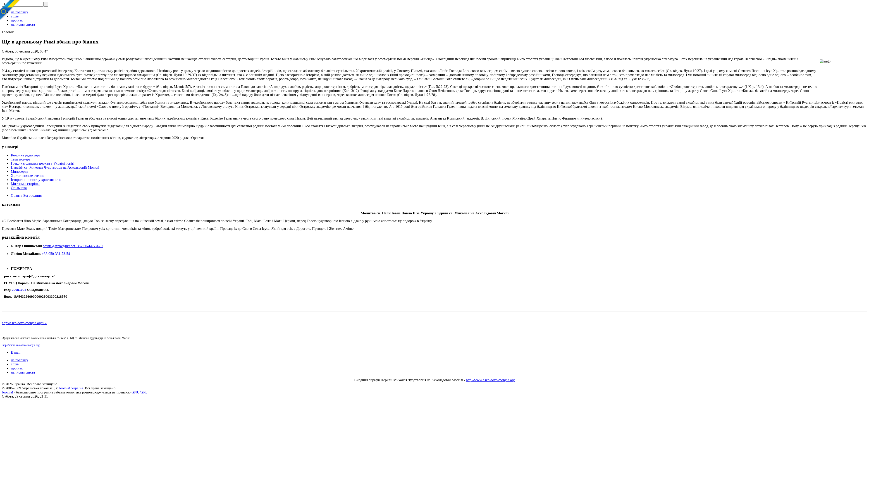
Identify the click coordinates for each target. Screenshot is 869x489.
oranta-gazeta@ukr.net (59, 246)
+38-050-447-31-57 (89, 246)
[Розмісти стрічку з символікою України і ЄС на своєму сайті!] (10, 10)
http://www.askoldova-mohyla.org (490, 380)
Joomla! (7, 392)
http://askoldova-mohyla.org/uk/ (24, 323)
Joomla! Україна (71, 388)
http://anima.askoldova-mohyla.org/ (21, 345)
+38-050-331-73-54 (56, 254)
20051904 (19, 290)
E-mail (15, 352)
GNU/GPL (139, 392)
